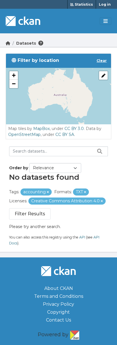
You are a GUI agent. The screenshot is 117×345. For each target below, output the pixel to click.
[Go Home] (8, 43)
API (82, 237)
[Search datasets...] (98, 151)
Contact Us (58, 320)
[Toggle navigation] (105, 21)
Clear (102, 60)
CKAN (75, 334)
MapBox (41, 128)
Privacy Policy (58, 304)
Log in (105, 4)
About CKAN (58, 288)
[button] (13, 75)
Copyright (58, 312)
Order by (18, 167)
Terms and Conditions (58, 296)
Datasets (26, 43)
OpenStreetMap (24, 134)
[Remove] (48, 192)
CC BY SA (64, 134)
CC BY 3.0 (74, 128)
